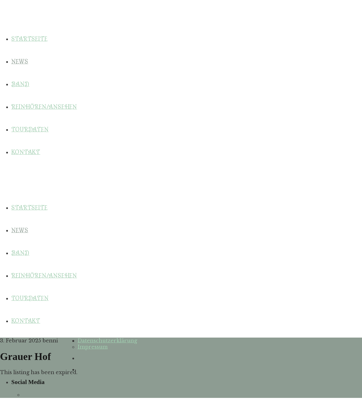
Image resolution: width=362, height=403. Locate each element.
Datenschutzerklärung (107, 341)
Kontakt (25, 321)
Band (20, 253)
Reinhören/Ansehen (44, 275)
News (19, 230)
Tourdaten (30, 298)
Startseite (29, 207)
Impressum (92, 347)
